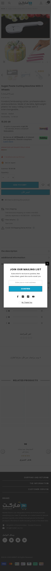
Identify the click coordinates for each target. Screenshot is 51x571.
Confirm (25, 289)
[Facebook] (17, 296)
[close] (47, 263)
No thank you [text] (27, 302)
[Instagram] (23, 296)
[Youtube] (33, 296)
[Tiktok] (28, 296)
